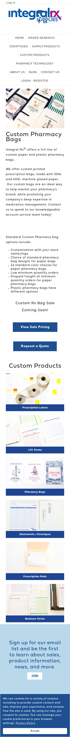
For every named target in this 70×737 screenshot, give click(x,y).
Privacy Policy (25, 723)
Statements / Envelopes (35, 534)
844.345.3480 (51, 17)
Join (34, 676)
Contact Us (50, 12)
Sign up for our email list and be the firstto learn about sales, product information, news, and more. (35, 655)
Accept (35, 731)
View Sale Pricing (35, 327)
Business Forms (35, 619)
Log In (10, 2)
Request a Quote (35, 346)
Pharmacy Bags (35, 492)
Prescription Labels (35, 407)
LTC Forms (35, 450)
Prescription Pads (35, 576)
